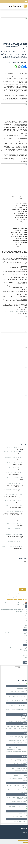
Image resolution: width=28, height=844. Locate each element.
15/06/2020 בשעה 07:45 (9, 457)
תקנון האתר (24, 828)
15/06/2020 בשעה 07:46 (14, 529)
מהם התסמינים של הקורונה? (19, 821)
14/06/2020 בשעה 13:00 (11, 506)
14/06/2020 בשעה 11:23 (13, 462)
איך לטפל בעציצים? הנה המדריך (18, 806)
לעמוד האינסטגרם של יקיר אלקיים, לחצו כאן (16, 311)
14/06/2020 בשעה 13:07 (13, 511)
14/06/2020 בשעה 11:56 (13, 478)
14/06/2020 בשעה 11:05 (13, 447)
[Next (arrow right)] (24, 842)
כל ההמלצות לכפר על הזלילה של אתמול (13, 649)
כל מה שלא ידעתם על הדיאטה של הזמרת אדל (17, 718)
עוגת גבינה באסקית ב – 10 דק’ (14, 633)
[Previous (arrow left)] (27, 842)
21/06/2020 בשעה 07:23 (8, 547)
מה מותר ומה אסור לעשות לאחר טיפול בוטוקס (16, 786)
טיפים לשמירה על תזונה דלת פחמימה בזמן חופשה (12, 610)
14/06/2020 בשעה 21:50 (13, 523)
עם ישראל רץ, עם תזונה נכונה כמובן (17, 726)
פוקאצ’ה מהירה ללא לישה (19, 768)
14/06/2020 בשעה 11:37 (13, 468)
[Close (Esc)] (27, 840)
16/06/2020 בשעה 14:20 (13, 541)
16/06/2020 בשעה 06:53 (11, 534)
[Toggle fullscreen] (22, 840)
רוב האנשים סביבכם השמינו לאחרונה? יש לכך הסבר (19, 760)
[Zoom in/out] (19, 840)
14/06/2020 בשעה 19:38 (10, 500)
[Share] (24, 840)
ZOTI (26, 832)
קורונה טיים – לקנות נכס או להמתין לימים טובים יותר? (17, 798)
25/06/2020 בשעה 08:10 (12, 552)
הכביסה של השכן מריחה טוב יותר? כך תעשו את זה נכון (14, 604)
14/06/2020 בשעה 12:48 (11, 494)
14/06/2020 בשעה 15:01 (10, 452)
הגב (20, 447)
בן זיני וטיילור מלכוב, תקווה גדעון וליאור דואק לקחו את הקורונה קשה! (17, 748)
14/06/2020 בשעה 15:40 (13, 518)
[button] (3, 6)
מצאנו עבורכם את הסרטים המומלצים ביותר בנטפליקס (16, 737)
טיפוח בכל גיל (23, 814)
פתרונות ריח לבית (22, 689)
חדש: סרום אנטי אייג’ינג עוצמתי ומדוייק (18, 706)
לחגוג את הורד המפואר (20, 776)
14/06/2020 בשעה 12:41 (12, 483)
